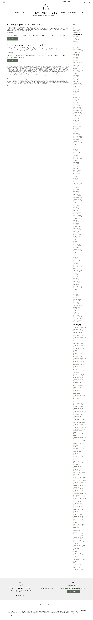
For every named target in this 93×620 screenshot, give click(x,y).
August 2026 (76, 38)
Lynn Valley (14, 29)
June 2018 (76, 162)
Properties (17, 13)
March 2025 (76, 60)
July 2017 (75, 176)
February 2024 (77, 81)
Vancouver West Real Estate (21, 30)
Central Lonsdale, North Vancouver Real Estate (39, 70)
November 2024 (77, 67)
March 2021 (76, 123)
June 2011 (76, 275)
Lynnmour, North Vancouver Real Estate (30, 78)
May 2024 (76, 76)
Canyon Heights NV (25, 28)
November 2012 (77, 247)
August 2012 (76, 252)
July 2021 (75, 117)
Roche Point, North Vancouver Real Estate (22, 81)
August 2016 (76, 184)
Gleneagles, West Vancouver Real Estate (33, 73)
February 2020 (77, 136)
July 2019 (75, 146)
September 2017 (77, 175)
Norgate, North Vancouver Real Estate (32, 79)
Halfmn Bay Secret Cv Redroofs (57, 28)
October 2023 (77, 83)
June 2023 (76, 89)
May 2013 (76, 241)
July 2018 (75, 160)
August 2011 (76, 271)
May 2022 (76, 102)
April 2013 (76, 242)
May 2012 (76, 257)
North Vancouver (20, 29)
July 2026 (76, 39)
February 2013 (77, 244)
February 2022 (77, 107)
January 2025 (77, 63)
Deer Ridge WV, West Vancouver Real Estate (42, 71)
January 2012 (77, 263)
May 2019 (76, 149)
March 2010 (76, 297)
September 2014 (77, 217)
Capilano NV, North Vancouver (18, 69)
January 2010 (77, 299)
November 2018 (77, 159)
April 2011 (75, 278)
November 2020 (77, 125)
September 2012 (77, 250)
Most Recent (76, 36)
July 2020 (76, 130)
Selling (62, 13)
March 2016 (76, 192)
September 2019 (77, 142)
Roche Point (48, 29)
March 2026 (76, 46)
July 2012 (75, 254)
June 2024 (76, 75)
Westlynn (29, 30)
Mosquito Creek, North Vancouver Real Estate (59, 78)
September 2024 (78, 70)
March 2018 (76, 167)
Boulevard (13, 28)
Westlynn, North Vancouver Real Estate (41, 83)
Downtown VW (47, 28)
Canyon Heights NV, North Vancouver (42, 68)
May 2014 (76, 223)
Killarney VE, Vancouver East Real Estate (79, 466)
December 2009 (77, 300)
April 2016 (76, 191)
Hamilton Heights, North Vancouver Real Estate (79, 453)
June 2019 (76, 147)
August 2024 (76, 72)
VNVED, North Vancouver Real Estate (53, 82)
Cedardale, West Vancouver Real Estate (47, 69)
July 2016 (75, 186)
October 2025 (77, 49)
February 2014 (77, 228)
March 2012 (76, 260)
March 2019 (76, 152)
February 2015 (77, 210)
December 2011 (77, 265)
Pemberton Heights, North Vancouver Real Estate (28, 80)
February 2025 (77, 62)
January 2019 (77, 155)
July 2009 (76, 308)
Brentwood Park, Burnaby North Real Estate (49, 67)
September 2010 (77, 287)
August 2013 (76, 236)
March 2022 (76, 105)
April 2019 (76, 151)
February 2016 (77, 194)
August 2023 (76, 86)
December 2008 (77, 320)
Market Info (72, 13)
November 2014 (77, 213)
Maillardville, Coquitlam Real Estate (44, 78)
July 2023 (76, 88)
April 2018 (76, 165)
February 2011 (77, 281)
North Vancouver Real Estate (31, 29)
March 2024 (76, 80)
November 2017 (77, 171)
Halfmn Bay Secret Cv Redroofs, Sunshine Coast (79, 448)
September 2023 (78, 84)
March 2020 (76, 134)
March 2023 (76, 94)
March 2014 (76, 226)
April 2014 (76, 225)
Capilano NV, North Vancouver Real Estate (32, 69)
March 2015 (76, 209)
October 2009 (77, 304)
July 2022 (76, 99)
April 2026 (76, 44)
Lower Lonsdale (77, 475)
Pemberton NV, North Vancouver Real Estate (46, 80)
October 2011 (76, 268)
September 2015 (77, 200)
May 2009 (76, 312)
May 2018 (76, 163)
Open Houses (77, 30)
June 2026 (76, 41)
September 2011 (77, 270)
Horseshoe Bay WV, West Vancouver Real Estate (79, 458)
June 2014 (76, 221)
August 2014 (76, 218)
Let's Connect (73, 591)
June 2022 (76, 101)
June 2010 (76, 292)
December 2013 (77, 231)
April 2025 (76, 59)
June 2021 (76, 118)
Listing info (76, 27)
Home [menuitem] (10, 13)
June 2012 (76, 255)
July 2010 (76, 291)
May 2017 (76, 178)
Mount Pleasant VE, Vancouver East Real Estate (15, 79)
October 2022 (77, 97)
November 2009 (77, 302)
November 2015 (77, 197)
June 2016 (76, 188)
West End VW (30, 50)
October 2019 (77, 141)
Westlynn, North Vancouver (28, 83)
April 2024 (76, 78)
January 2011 (76, 283)
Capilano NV (32, 28)
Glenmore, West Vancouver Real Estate (48, 73)
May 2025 (76, 57)
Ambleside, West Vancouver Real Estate (19, 66)
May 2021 (76, 120)
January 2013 (77, 246)
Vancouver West (10, 30)
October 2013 (77, 234)
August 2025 (76, 52)
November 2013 (77, 233)
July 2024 (76, 73)
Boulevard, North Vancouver (19, 67)
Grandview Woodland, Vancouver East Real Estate (79, 440)
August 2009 (77, 307)
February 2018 (77, 168)
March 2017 (76, 181)
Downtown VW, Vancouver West (19, 72)
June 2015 (76, 204)
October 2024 (77, 68)
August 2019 (76, 144)
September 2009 (78, 305)
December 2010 (77, 284)
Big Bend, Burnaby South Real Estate (48, 66)
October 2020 (77, 126)
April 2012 (76, 258)
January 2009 (77, 318)
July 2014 (75, 220)
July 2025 (76, 54)
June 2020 (76, 131)
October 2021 (77, 112)
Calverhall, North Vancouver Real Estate (19, 68)
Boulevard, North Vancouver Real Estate (32, 67)
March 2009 (76, 315)
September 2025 (78, 51)
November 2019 (77, 139)
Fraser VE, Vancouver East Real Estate (18, 73)
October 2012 (77, 249)
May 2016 (76, 189)
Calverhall (18, 28)
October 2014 (77, 215)
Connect (75, 2)
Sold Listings (76, 32)
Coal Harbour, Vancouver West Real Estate (56, 70)
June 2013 (76, 239)
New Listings (76, 29)
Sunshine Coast (55, 29)
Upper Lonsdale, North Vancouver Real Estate (20, 82)
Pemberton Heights (42, 29)
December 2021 (77, 109)
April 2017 (76, 179)
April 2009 (76, 313)
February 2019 (77, 154)
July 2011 (75, 273)
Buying (25, 13)
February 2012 (77, 262)
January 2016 (77, 196)
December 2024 (77, 65)
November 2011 (77, 267)
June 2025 (76, 55)
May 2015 (76, 205)
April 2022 (76, 104)
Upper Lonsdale (62, 29)
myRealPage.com (49, 604)
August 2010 (76, 289)
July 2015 (76, 202)
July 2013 (75, 238)
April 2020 (76, 133)
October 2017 (77, 173)
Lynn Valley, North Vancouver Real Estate (14, 78)
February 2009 (77, 317)
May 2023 (76, 91)
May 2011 (75, 276)
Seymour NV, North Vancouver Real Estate (38, 81)
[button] (81, 2)
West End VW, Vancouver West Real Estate (79, 560)
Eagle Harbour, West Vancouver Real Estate (50, 72)
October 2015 (77, 199)
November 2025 (77, 47)
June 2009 (76, 310)
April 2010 (76, 296)
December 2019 (77, 138)
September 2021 (77, 113)
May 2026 (76, 43)
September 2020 (78, 128)
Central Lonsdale (39, 28)
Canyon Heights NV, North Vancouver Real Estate (58, 68)
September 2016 (77, 183)
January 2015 (77, 212)
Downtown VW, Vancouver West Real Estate (34, 72)
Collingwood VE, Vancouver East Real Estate (79, 400)
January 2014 (77, 229)
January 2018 (77, 170)
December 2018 (77, 157)
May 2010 (76, 294)
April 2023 (76, 92)
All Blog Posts (76, 25)
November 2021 (77, 110)
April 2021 (76, 121)
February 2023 (77, 96)
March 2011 (76, 279)
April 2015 (76, 207)
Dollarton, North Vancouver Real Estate (58, 71)
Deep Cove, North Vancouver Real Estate (26, 71)
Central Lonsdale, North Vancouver (23, 70)
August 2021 (76, 115)
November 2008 (77, 321)
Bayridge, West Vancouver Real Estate (34, 66)
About (81, 13)
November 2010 (77, 286)
